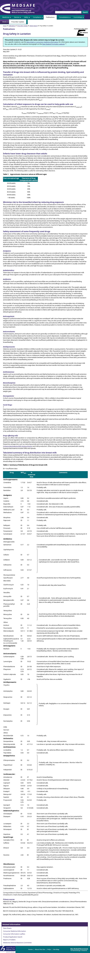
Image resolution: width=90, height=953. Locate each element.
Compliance (37, 17)
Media (4, 22)
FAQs (49, 949)
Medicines (5, 17)
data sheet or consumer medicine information (42, 42)
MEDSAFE (24, 5)
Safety (26, 17)
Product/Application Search (12, 937)
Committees (78, 17)
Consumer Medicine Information (14, 931)
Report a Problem (9, 940)
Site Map (56, 949)
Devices (16, 17)
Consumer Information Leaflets (14, 934)
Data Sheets (7, 928)
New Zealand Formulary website (53, 44)
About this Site (40, 949)
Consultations (64, 17)
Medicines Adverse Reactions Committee (17, 943)
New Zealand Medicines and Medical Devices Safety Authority (23, 11)
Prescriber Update (17, 22)
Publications (50, 17)
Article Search (34, 25)
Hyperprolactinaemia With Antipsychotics (17, 446)
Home (4, 25)
